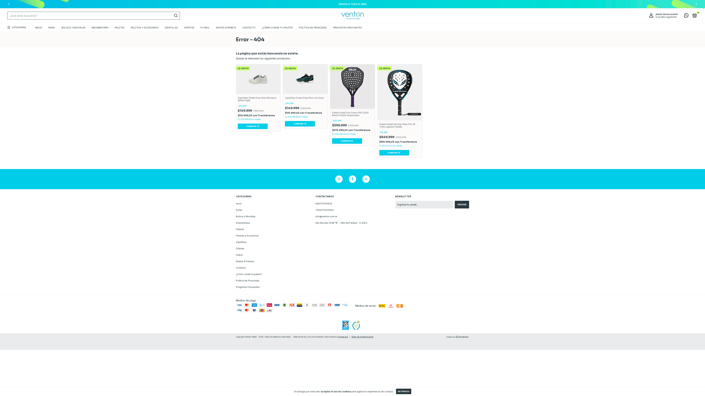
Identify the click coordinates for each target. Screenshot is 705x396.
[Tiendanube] (457, 337)
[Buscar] (176, 15)
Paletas (119, 27)
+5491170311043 (324, 210)
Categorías (19, 27)
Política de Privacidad (313, 27)
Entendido (403, 391)
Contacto (249, 27)
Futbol (205, 27)
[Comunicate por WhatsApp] (686, 16)
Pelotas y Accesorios (144, 27)
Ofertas (189, 27)
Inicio (38, 27)
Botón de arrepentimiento (362, 337)
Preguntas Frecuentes (347, 27)
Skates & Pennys (226, 27)
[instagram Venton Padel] (339, 179)
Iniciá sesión (670, 14)
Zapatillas (171, 27)
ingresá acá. (342, 337)
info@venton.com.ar (326, 216)
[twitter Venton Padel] (366, 179)
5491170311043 (323, 203)
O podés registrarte (666, 17)
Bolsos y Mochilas (73, 27)
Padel (51, 27)
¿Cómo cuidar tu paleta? (277, 27)
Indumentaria (100, 27)
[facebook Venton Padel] (352, 179)
